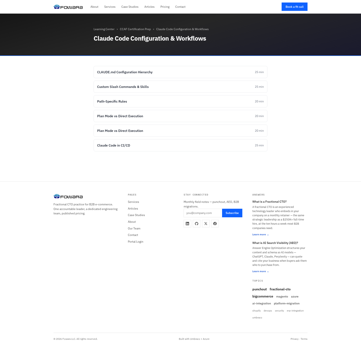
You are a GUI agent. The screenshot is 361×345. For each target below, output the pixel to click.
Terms (304, 338)
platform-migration (287, 303)
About (94, 7)
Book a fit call (295, 7)
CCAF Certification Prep (135, 29)
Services (110, 7)
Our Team (134, 228)
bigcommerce (262, 296)
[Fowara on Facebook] (215, 223)
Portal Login (135, 241)
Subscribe (232, 213)
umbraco (257, 317)
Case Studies (130, 7)
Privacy (295, 338)
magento (282, 296)
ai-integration (261, 303)
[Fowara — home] (68, 6)
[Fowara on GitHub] (196, 223)
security (279, 310)
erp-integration (295, 310)
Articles (149, 7)
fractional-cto (280, 289)
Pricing (164, 7)
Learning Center (104, 29)
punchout (259, 289)
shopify (256, 310)
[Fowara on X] (206, 223)
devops (268, 310)
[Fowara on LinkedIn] (187, 223)
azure (295, 296)
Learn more (259, 234)
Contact (180, 7)
